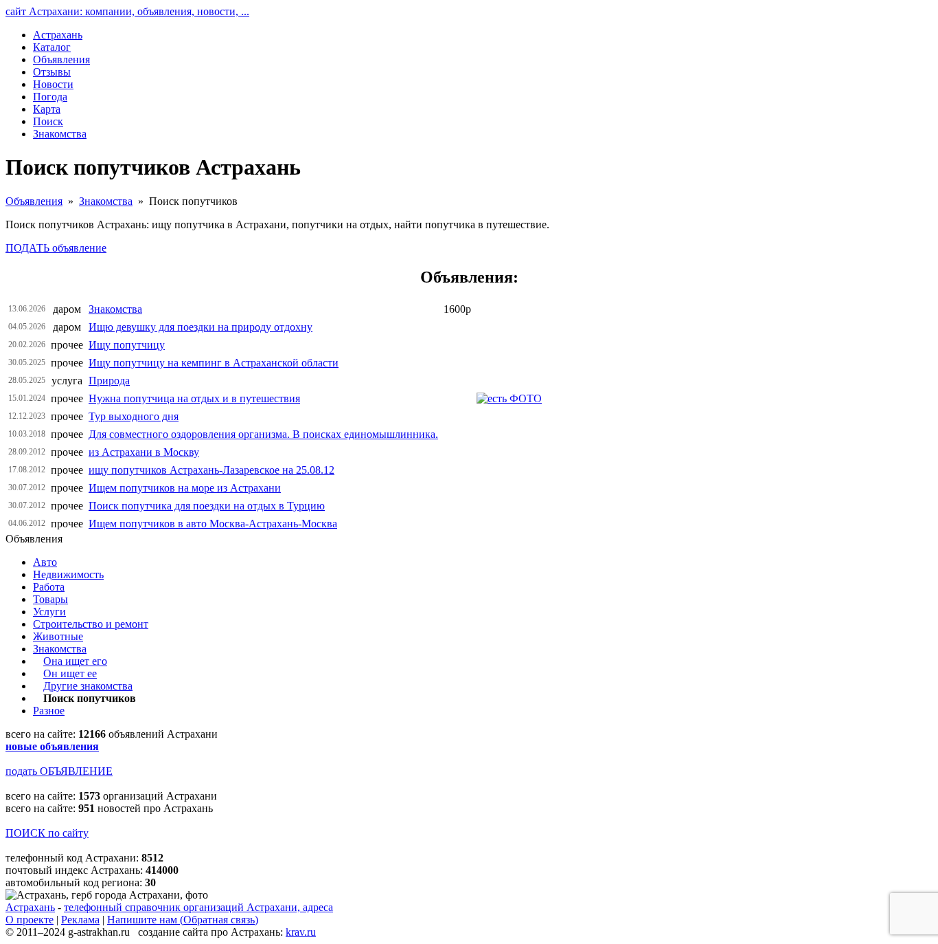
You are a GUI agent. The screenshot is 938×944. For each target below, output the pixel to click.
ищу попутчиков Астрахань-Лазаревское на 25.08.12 (211, 470)
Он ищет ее (70, 673)
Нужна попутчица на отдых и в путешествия (194, 398)
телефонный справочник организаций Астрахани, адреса (198, 907)
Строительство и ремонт (90, 624)
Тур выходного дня (134, 416)
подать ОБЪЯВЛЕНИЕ (59, 771)
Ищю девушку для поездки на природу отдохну (200, 327)
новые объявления (52, 746)
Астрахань (30, 907)
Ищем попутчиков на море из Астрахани (185, 488)
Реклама (80, 919)
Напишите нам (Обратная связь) (182, 919)
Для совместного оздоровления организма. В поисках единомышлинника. (263, 434)
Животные (58, 636)
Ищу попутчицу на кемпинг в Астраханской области (214, 363)
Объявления (33, 201)
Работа (49, 587)
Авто (45, 562)
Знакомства (106, 201)
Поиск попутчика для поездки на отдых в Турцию (207, 506)
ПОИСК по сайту (47, 833)
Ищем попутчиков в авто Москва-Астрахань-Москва (213, 523)
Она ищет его (75, 661)
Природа (109, 380)
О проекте (29, 919)
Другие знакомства (88, 686)
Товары (50, 599)
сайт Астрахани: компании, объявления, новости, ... (127, 11)
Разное (49, 710)
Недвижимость (68, 574)
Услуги (49, 611)
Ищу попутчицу (127, 345)
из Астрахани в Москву (144, 452)
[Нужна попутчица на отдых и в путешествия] (509, 398)
